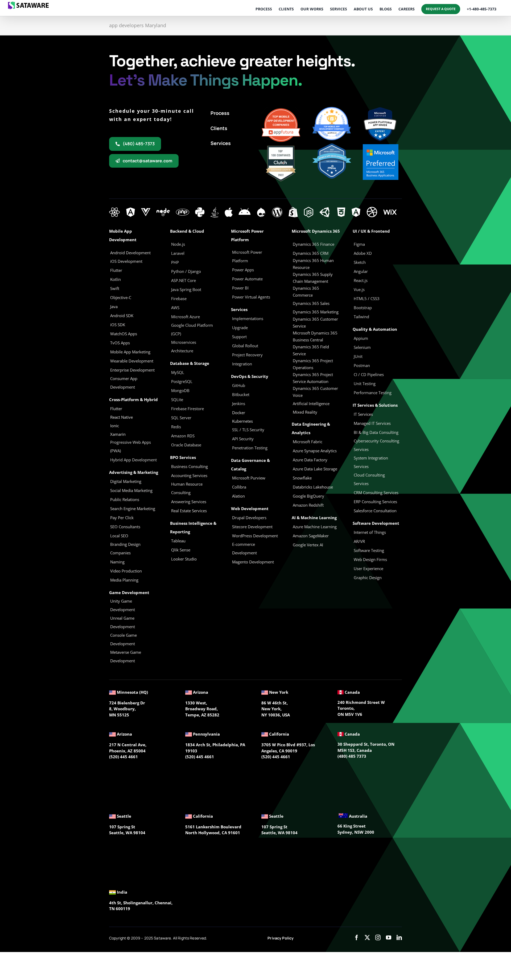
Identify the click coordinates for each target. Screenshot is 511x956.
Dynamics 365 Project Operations (313, 364)
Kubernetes (242, 421)
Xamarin (118, 434)
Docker (238, 412)
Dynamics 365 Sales (311, 303)
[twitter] (367, 937)
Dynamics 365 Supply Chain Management (313, 278)
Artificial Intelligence (311, 403)
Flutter (116, 408)
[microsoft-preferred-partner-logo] (380, 146)
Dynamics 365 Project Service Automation (313, 378)
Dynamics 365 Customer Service (315, 322)
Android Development (130, 252)
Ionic (114, 425)
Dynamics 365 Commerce (306, 291)
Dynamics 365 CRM (310, 253)
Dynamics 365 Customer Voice (315, 392)
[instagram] (378, 937)
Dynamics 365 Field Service (311, 350)
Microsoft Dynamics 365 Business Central (315, 336)
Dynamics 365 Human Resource (313, 264)
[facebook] (356, 937)
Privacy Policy (280, 938)
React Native (121, 417)
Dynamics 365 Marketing (316, 311)
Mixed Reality (305, 412)
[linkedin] (399, 937)
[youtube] (388, 937)
